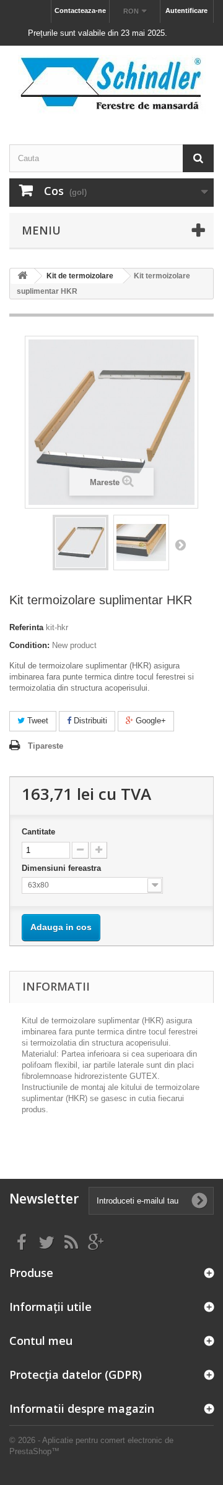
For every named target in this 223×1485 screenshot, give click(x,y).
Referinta (26, 627)
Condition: (29, 645)
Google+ (149, 720)
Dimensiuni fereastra (62, 868)
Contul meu (40, 1340)
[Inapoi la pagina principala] (22, 276)
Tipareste (45, 746)
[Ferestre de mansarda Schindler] (111, 84)
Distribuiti (89, 720)
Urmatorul (180, 544)
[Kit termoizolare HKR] (80, 542)
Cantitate (38, 831)
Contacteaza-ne (80, 10)
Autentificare (186, 10)
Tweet (36, 720)
